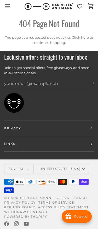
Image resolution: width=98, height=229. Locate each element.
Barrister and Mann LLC (33, 198)
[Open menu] (12, 6)
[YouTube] (26, 223)
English (17, 169)
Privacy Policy (20, 202)
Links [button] (9, 144)
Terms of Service (56, 202)
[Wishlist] (79, 6)
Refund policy (19, 207)
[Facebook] (6, 223)
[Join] (89, 83)
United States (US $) (59, 169)
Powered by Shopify (25, 217)
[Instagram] (16, 223)
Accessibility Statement (63, 207)
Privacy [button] (12, 128)
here (85, 37)
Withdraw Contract (26, 212)
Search (79, 198)
